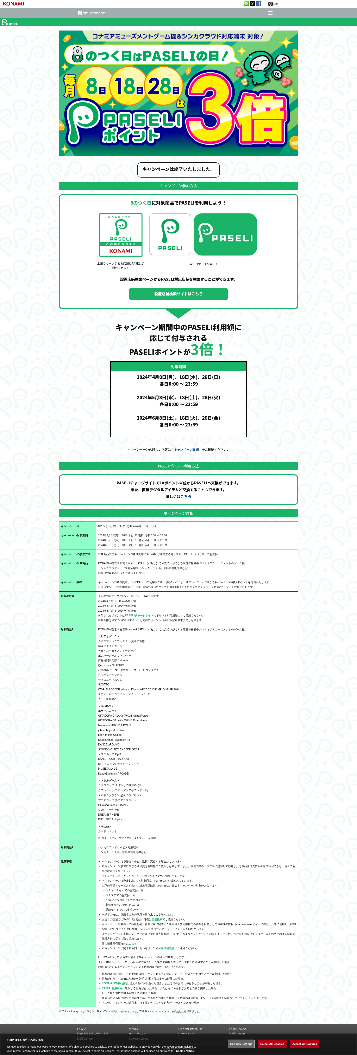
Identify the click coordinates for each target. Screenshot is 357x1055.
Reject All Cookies (272, 1044)
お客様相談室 (166, 948)
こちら (186, 496)
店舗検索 (157, 919)
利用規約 (134, 1029)
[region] (178, 1044)
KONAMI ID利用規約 (114, 983)
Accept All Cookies (304, 1044)
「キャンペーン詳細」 (186, 449)
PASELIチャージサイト (139, 615)
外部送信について (240, 1029)
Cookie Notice (185, 1050)
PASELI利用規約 (112, 988)
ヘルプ (82, 1029)
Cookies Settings (241, 1044)
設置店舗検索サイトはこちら (178, 294)
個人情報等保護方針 (191, 1029)
